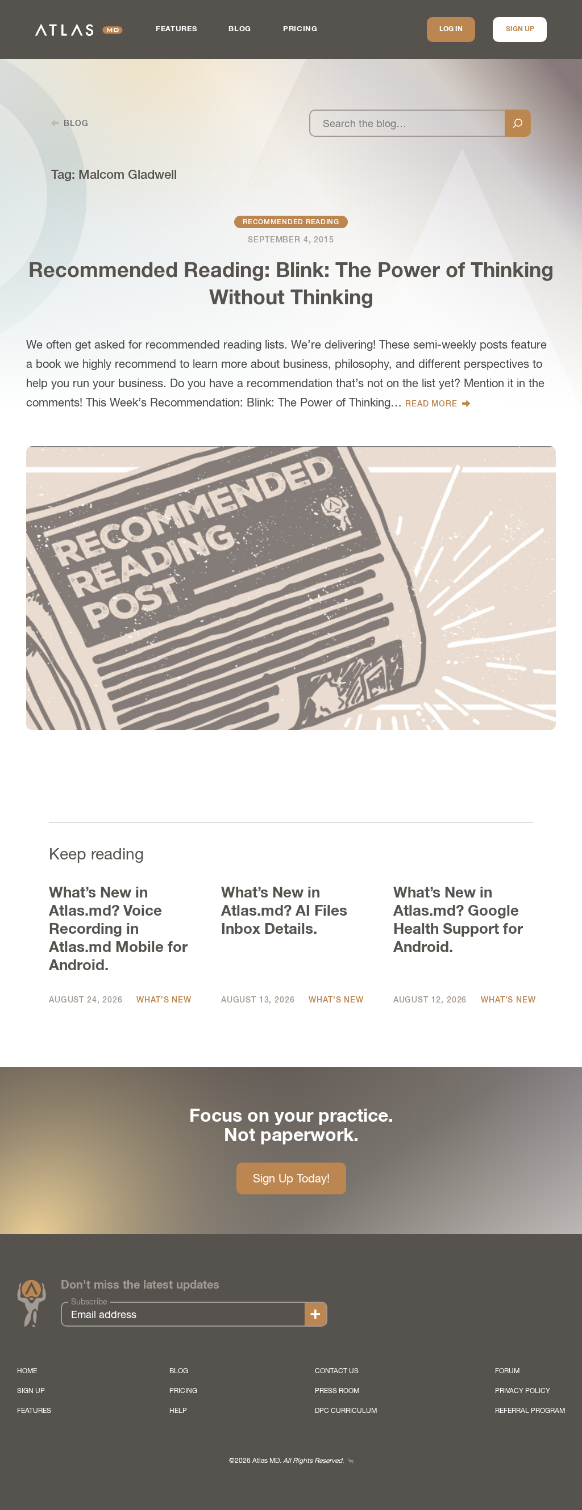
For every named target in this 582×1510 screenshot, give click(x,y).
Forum (507, 1371)
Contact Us (337, 1371)
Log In (451, 29)
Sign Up (520, 29)
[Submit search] (518, 123)
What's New (163, 999)
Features (176, 29)
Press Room (337, 1391)
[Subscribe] (315, 1314)
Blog (239, 29)
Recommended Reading (291, 222)
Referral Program (530, 1411)
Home (27, 1371)
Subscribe (89, 1301)
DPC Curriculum (346, 1411)
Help (178, 1411)
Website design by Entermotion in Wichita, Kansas (351, 1460)
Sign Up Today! (291, 1178)
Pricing (300, 29)
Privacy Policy (522, 1391)
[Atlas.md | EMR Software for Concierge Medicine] (79, 30)
